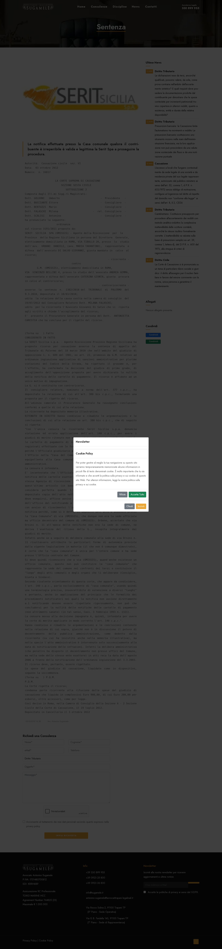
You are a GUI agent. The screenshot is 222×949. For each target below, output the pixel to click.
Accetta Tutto (137, 494)
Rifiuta (122, 494)
